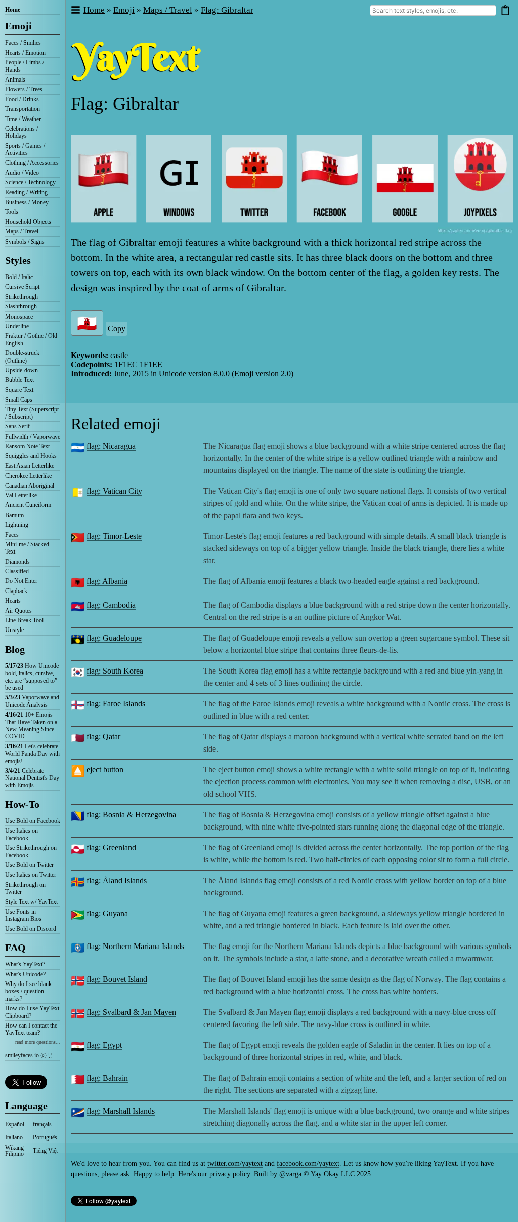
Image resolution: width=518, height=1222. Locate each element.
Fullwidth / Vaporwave (32, 436)
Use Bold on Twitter (29, 865)
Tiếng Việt (45, 1150)
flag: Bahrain (107, 1078)
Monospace (19, 316)
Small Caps (18, 399)
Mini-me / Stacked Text (27, 548)
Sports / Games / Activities (25, 149)
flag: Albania (107, 581)
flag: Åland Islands (117, 880)
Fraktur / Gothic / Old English (31, 339)
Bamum (14, 515)
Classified (17, 571)
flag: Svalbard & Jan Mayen (131, 1012)
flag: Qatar (103, 736)
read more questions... (37, 1042)
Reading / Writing (26, 192)
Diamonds (17, 561)
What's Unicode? (25, 974)
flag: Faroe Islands (116, 703)
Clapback (16, 591)
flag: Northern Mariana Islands (135, 946)
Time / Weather (23, 119)
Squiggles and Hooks (31, 455)
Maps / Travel (21, 231)
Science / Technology (30, 182)
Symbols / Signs (25, 241)
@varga (290, 1174)
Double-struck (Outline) (22, 356)
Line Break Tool (24, 620)
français (42, 1124)
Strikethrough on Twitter (25, 888)
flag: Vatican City (114, 491)
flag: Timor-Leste (114, 536)
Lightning (16, 524)
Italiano (14, 1137)
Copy (116, 328)
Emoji (18, 25)
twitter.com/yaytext (235, 1163)
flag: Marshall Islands (121, 1111)
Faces (12, 534)
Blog (15, 649)
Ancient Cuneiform (28, 504)
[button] (75, 10)
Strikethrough (21, 296)
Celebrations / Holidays (21, 132)
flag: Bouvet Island (117, 979)
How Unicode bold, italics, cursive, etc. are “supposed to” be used (32, 676)
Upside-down (21, 370)
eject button (105, 769)
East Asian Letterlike (29, 465)
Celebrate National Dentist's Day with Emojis (32, 778)
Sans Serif (17, 426)
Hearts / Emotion (25, 52)
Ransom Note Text (27, 446)
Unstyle (14, 630)
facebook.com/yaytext (308, 1163)
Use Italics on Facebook (21, 834)
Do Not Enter (21, 580)
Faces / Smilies (23, 42)
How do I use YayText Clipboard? (32, 1012)
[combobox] (433, 10)
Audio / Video (22, 172)
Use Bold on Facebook (32, 820)
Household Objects (28, 221)
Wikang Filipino (14, 1150)
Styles (18, 260)
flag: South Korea (115, 670)
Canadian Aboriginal (29, 485)
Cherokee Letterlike (28, 475)
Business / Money (27, 202)
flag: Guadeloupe (114, 638)
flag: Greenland (111, 847)
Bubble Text (19, 379)
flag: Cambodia (111, 605)
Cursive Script (22, 286)
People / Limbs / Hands (24, 66)
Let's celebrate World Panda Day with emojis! (32, 754)
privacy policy (229, 1174)
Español (14, 1124)
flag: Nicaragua (111, 446)
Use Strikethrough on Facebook (31, 851)
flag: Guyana (107, 913)
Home (12, 9)
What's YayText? (25, 964)
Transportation (22, 108)
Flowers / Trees (23, 89)
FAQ (15, 947)
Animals (15, 79)
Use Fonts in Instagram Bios (23, 915)
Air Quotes (18, 610)
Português (45, 1137)
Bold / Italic (19, 277)
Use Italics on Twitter (30, 874)
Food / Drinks (22, 99)
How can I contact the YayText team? (31, 1029)
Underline (17, 326)
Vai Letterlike (21, 495)
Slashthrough (21, 306)
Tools (11, 211)
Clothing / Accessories (32, 162)
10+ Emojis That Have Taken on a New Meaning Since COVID (31, 725)
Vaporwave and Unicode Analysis (32, 701)
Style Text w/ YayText (31, 901)
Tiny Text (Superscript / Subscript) (32, 413)
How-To (22, 804)
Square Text (19, 389)
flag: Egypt (104, 1045)
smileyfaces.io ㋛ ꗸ (28, 1055)
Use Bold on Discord (30, 928)
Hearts (13, 600)
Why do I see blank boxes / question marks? (28, 991)
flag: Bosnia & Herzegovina (131, 814)
